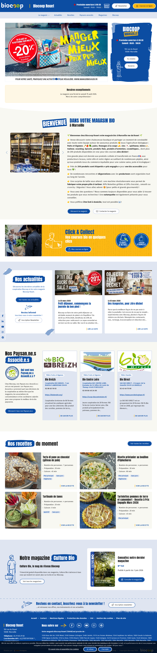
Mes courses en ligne (79, 249)
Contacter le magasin (107, 211)
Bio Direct (125, 379)
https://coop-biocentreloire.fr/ (94, 397)
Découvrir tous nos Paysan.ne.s (20, 411)
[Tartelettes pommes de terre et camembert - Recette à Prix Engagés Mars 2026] (98, 510)
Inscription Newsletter (30, 320)
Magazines (103, 15)
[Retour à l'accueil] (12, 6)
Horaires (131, 66)
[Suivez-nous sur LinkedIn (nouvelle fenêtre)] (2, 321)
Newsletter (122, 6)
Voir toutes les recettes (140, 444)
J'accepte (105, 649)
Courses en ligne (146, 6)
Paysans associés (86, 15)
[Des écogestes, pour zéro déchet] (128, 284)
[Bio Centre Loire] (97, 362)
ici (120, 202)
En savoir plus (66, 416)
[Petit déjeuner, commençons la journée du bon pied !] (78, 284)
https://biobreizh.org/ (54, 395)
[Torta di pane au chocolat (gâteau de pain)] (23, 470)
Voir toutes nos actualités (29, 300)
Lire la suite (93, 329)
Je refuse (90, 649)
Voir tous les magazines (32, 581)
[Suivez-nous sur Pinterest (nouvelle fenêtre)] (2, 337)
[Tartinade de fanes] (23, 510)
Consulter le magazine (133, 580)
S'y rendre (131, 59)
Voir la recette (67, 486)
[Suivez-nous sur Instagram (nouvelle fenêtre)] (2, 332)
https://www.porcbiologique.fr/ (132, 395)
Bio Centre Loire (90, 379)
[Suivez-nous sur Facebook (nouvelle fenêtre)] (2, 316)
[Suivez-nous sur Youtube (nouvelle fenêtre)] (2, 326)
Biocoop (115, 15)
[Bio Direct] (134, 362)
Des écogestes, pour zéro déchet (125, 303)
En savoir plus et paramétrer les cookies (63, 649)
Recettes (70, 15)
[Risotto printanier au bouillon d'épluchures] (98, 470)
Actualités (58, 15)
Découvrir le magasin (78, 211)
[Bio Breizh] (59, 362)
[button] (6, 52)
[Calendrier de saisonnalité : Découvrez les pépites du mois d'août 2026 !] (56, 52)
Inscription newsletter (123, 605)
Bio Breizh (50, 379)
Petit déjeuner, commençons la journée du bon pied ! (74, 305)
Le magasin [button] (42, 15)
